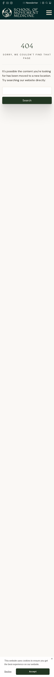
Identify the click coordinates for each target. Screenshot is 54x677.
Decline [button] (7, 671)
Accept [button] (33, 671)
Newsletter (32, 2)
